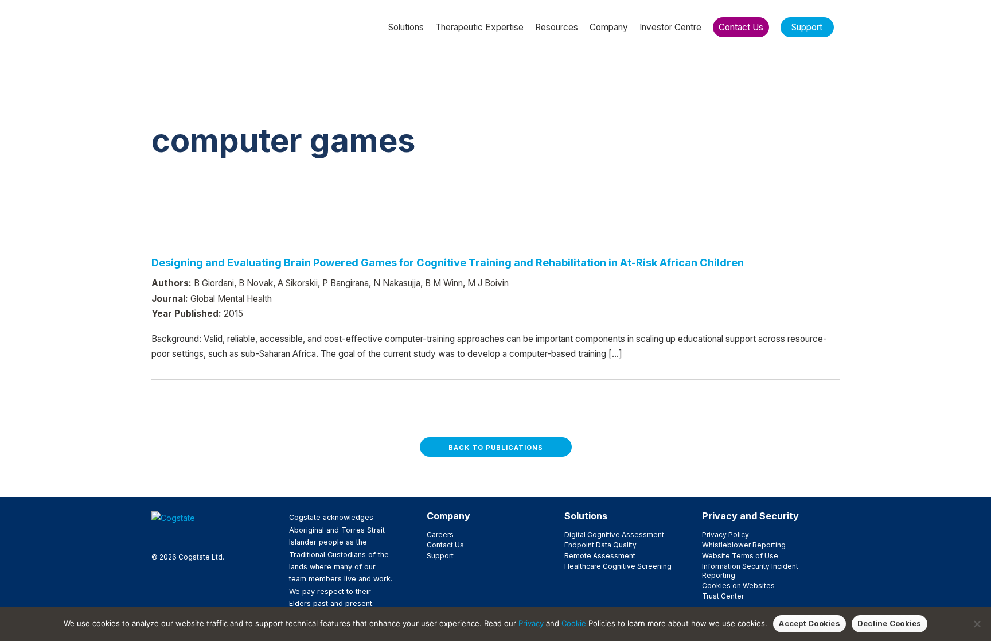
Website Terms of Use (740, 555)
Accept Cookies (809, 623)
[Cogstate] (212, 26)
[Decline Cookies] (976, 624)
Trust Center (723, 596)
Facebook (157, 537)
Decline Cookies (889, 623)
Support (440, 555)
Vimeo (212, 537)
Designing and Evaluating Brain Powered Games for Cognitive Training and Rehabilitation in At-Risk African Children (447, 262)
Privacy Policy (725, 534)
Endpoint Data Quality (600, 545)
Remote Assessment (599, 555)
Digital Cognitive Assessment (614, 534)
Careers (440, 534)
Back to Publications (495, 448)
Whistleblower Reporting (744, 545)
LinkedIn (194, 537)
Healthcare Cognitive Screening (618, 566)
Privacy (531, 623)
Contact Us (445, 545)
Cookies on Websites (738, 585)
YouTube (231, 537)
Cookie (573, 623)
